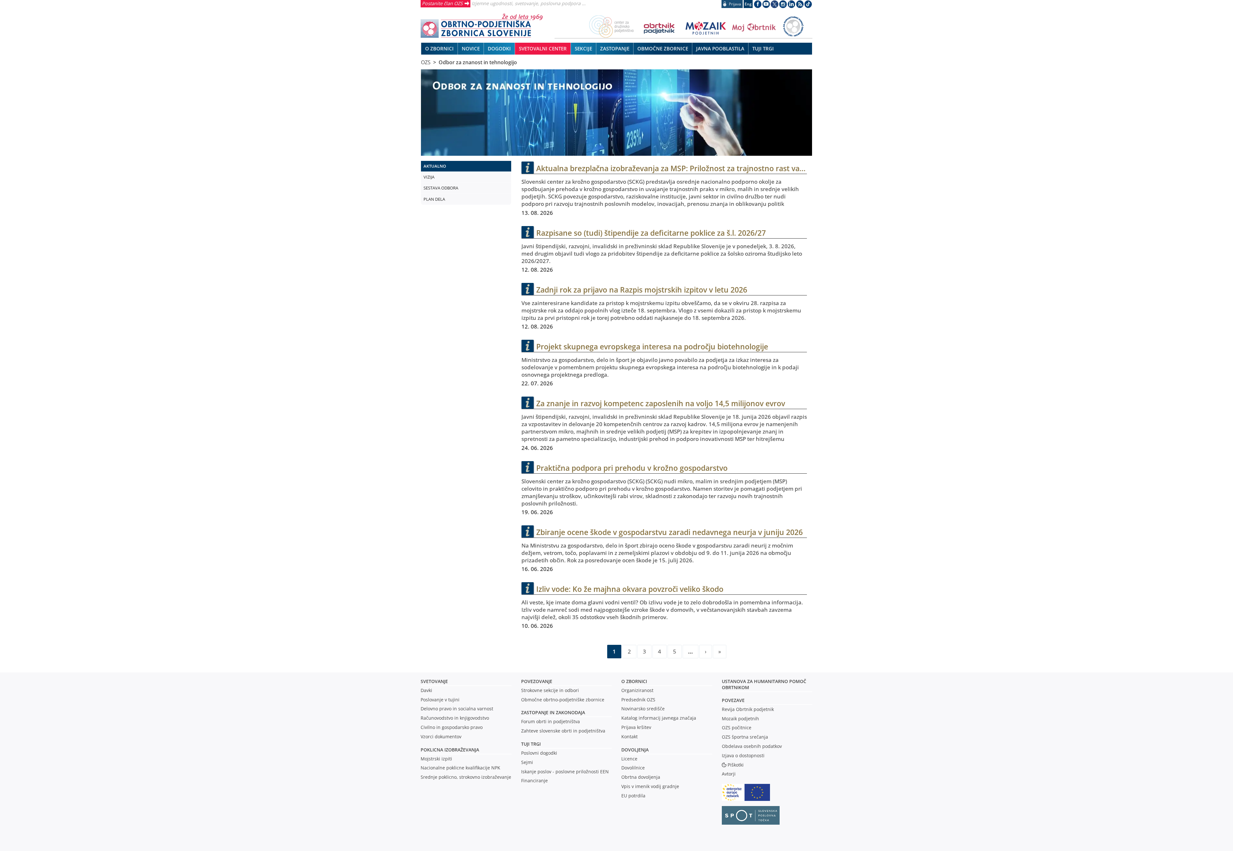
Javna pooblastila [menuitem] (720, 48)
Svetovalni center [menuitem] (543, 48)
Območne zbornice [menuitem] (662, 48)
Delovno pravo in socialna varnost (457, 709)
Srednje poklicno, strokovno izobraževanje (466, 777)
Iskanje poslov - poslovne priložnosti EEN (565, 771)
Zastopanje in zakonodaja (553, 712)
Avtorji (729, 774)
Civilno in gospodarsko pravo (452, 727)
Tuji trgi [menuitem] (763, 48)
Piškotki (736, 765)
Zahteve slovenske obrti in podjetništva (563, 731)
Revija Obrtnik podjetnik (748, 709)
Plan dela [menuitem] (434, 199)
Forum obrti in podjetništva (550, 721)
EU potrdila (633, 796)
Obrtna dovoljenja (640, 777)
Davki (426, 690)
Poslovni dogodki (539, 753)
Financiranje (534, 780)
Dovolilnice (633, 768)
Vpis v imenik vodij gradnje (650, 786)
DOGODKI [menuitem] (499, 48)
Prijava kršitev (636, 727)
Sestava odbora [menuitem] (441, 188)
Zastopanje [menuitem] (614, 48)
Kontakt (629, 736)
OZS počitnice (736, 727)
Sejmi (527, 762)
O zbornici (634, 681)
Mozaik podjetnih (740, 718)
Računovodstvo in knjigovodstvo (455, 718)
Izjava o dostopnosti (743, 755)
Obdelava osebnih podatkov (752, 746)
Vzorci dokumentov (441, 736)
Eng (748, 4)
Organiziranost (637, 690)
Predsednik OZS (638, 700)
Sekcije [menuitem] (583, 48)
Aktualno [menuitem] (435, 166)
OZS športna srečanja (745, 737)
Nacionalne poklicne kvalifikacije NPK (460, 768)
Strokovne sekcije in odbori (550, 690)
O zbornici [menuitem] (439, 48)
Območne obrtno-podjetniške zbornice (562, 700)
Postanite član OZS (442, 3)
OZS (426, 62)
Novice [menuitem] (471, 48)
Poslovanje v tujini (440, 700)
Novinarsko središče (643, 709)
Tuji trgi (531, 744)
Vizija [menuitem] (429, 177)
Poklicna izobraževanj (448, 750)
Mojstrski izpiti (436, 759)
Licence (629, 759)
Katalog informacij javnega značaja (658, 718)
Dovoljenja (635, 750)
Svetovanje (434, 681)
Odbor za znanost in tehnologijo (478, 62)
